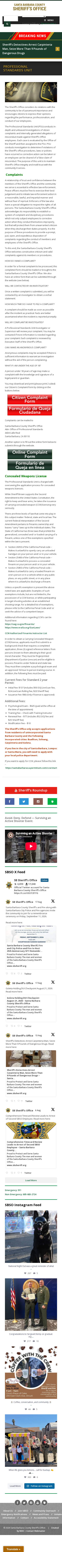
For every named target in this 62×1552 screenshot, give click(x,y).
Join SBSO (23, 1510)
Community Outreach (44, 1510)
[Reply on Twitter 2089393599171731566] (7, 1026)
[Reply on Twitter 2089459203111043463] (7, 974)
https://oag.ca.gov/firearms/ (20, 624)
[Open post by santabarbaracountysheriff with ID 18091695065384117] (31, 1236)
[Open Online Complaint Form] (30, 458)
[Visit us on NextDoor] (52, 801)
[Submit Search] (7, 24)
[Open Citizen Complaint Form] (30, 403)
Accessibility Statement (46, 1517)
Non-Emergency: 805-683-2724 (20, 1194)
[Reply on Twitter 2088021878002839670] (7, 1101)
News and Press (40, 1514)
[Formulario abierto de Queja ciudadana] (30, 414)
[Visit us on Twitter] (24, 801)
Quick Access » (48, 23)
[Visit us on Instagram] (38, 801)
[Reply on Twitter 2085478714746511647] (7, 1173)
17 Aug (38, 902)
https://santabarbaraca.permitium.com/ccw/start (31, 767)
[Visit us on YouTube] (38, 1503)
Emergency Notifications (14, 1514)
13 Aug (38, 1035)
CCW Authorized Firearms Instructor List (26, 633)
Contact (25, 1517)
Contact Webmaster (35, 1531)
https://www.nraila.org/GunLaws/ (22, 627)
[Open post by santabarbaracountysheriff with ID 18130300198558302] (31, 1304)
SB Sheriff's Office (22, 902)
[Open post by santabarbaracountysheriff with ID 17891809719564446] (31, 1372)
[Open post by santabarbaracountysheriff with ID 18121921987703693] (31, 1440)
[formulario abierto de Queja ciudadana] (30, 469)
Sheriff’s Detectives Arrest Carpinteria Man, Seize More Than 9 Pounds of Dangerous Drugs (27, 49)
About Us (8, 1510)
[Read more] (58, 49)
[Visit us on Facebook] (9, 801)
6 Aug (38, 1110)
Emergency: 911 (13, 1190)
